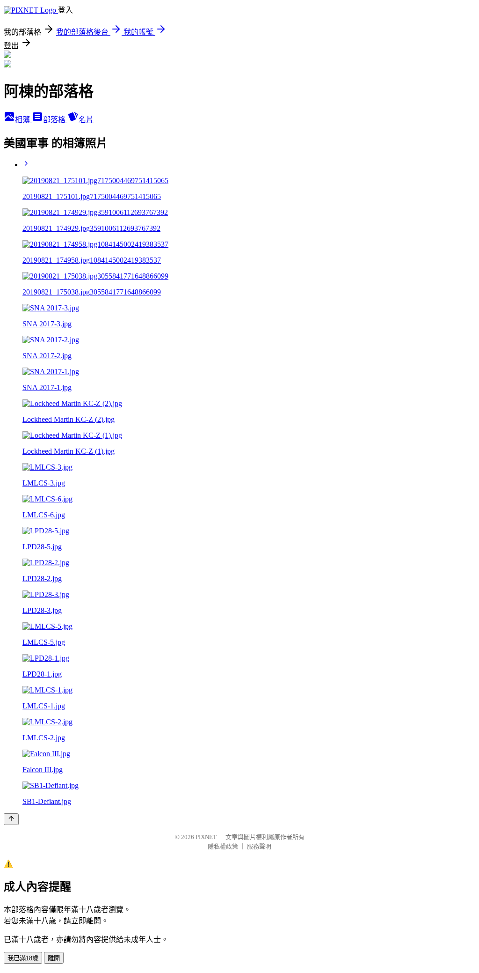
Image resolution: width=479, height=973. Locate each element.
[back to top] (11, 819)
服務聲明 (259, 846)
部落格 (55, 120)
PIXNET (206, 836)
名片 (86, 120)
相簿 (23, 120)
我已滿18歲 (22, 958)
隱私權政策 (223, 846)
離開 (54, 958)
